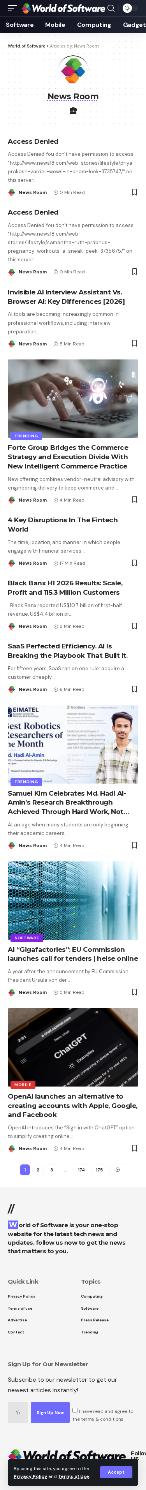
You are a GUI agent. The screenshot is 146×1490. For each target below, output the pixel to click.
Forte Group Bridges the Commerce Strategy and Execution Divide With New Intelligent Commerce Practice (68, 457)
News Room (33, 192)
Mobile (23, 1084)
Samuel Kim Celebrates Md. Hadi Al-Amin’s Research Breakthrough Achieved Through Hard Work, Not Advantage (67, 803)
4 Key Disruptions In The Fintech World (63, 524)
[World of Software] (63, 8)
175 (99, 1170)
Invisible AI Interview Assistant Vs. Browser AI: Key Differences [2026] (66, 296)
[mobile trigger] (14, 8)
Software (26, 937)
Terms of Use (73, 1476)
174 (81, 1170)
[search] (111, 8)
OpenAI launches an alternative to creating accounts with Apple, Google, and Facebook (72, 1105)
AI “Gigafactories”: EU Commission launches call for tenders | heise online (73, 954)
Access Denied (33, 141)
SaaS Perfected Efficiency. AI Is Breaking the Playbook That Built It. (67, 650)
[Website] (73, 111)
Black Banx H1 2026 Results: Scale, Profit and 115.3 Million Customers (65, 587)
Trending (26, 436)
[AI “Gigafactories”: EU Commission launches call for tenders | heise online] (73, 900)
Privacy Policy (30, 1476)
